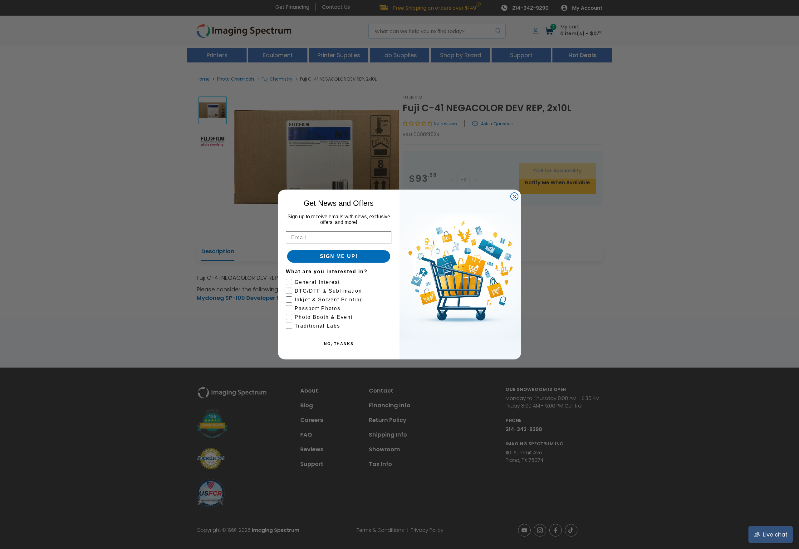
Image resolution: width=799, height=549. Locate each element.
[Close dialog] (514, 196)
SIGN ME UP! (339, 256)
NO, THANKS (339, 344)
